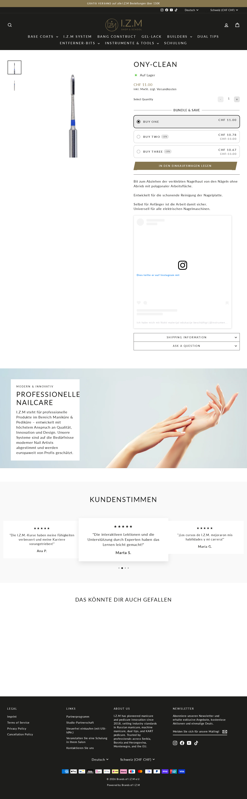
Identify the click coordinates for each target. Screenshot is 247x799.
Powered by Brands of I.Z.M (123, 785)
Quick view (34, 663)
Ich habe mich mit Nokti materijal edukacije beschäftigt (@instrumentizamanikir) (188, 322)
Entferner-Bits (78, 43)
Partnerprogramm (77, 716)
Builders (178, 36)
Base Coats (41, 36)
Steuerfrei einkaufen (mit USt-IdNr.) (86, 730)
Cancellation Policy (20, 734)
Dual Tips (208, 36)
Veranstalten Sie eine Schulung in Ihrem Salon (86, 740)
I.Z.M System (77, 36)
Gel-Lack (152, 36)
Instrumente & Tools (130, 43)
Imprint (12, 716)
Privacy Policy (16, 728)
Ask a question (187, 345)
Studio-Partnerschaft (80, 722)
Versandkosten (166, 89)
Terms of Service (18, 722)
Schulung (175, 43)
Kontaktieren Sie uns (80, 748)
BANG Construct (116, 36)
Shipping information (187, 337)
